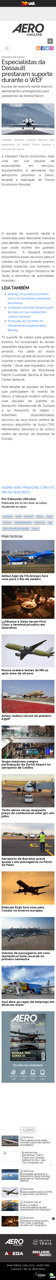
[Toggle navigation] (6, 48)
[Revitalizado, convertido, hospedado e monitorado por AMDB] (52, 1275)
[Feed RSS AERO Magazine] (37, 48)
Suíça (49, 516)
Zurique (7, 522)
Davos (35, 528)
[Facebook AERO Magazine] (42, 48)
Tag (50, 522)
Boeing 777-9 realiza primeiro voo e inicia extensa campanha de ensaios (29, 298)
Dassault (29, 516)
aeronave (7, 516)
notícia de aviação (23, 522)
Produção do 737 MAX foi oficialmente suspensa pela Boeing (27, 325)
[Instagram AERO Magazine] (51, 48)
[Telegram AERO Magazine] (46, 48)
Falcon (40, 516)
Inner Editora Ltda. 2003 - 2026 (25, 1265)
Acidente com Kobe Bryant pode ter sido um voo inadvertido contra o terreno (30, 312)
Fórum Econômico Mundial (15, 528)
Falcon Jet (39, 522)
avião (18, 516)
